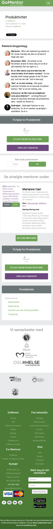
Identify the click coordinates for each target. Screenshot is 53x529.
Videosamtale (32, 203)
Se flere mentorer (26, 238)
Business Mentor (39, 441)
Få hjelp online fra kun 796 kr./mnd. (26, 268)
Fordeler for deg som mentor (13, 459)
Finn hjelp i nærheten (28, 148)
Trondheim (39, 460)
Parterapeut (39, 433)
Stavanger (40, 464)
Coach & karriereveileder (39, 426)
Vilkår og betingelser (13, 426)
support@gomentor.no (13, 488)
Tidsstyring (13, 314)
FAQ (13, 422)
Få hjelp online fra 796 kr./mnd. (27, 139)
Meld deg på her (40, 492)
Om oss (13, 418)
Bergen (40, 456)
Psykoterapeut (39, 422)
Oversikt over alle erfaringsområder (23, 310)
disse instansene (40, 523)
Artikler (13, 429)
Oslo (40, 453)
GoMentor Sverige (13, 444)
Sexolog (39, 429)
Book (16, 205)
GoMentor (11, 21)
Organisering (13, 306)
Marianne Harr (31, 189)
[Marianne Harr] (11, 194)
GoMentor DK (13, 441)
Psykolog (39, 418)
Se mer (6, 205)
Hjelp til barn (39, 437)
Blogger (13, 433)
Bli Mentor (13, 455)
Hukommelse (13, 302)
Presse (13, 437)
